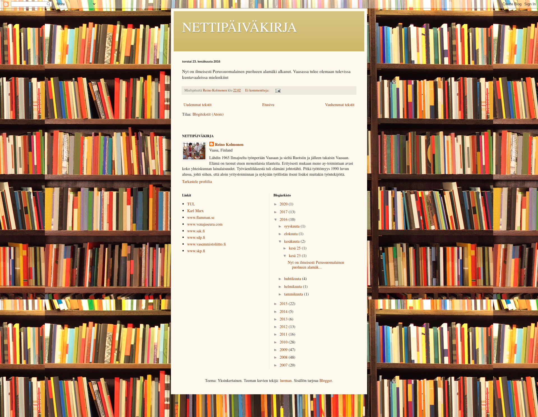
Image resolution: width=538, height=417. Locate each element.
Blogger (325, 380)
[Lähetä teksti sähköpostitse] (277, 90)
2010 (284, 342)
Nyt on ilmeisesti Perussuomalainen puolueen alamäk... (316, 265)
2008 (284, 357)
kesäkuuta (292, 241)
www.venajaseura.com (204, 224)
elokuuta (291, 233)
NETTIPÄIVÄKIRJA (239, 26)
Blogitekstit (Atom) (208, 114)
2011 (284, 334)
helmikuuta (293, 286)
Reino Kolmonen (229, 144)
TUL (191, 204)
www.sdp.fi (196, 237)
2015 (284, 303)
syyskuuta (292, 226)
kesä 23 (295, 255)
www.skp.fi (196, 250)
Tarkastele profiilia (197, 181)
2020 (284, 204)
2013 (284, 319)
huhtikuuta (293, 278)
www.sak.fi (196, 230)
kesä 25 (295, 248)
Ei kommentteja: (257, 90)
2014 (284, 311)
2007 (284, 365)
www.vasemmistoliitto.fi (206, 244)
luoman (286, 380)
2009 (284, 349)
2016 (284, 219)
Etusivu (268, 104)
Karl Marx (195, 210)
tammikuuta (294, 294)
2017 (284, 211)
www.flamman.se (200, 217)
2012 (284, 326)
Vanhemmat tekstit (339, 104)
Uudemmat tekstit (198, 104)
